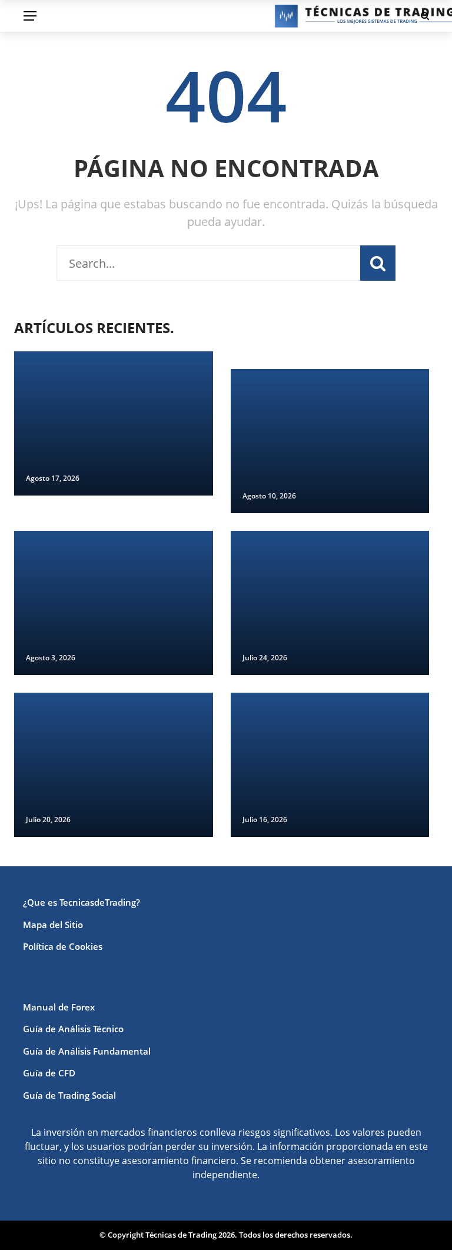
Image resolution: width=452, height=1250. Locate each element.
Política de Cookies (62, 946)
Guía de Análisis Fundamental (87, 1051)
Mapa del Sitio (53, 924)
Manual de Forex (59, 1007)
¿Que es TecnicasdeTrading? (81, 902)
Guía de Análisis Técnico (73, 1029)
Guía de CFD (49, 1073)
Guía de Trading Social (69, 1095)
